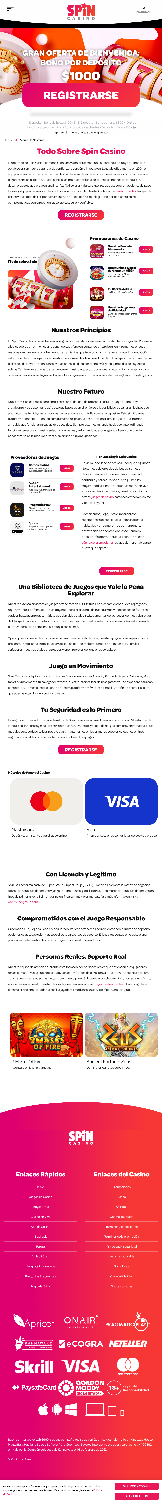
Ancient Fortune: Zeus (109, 1061)
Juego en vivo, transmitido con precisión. (42, 491)
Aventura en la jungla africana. (32, 1067)
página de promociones (98, 542)
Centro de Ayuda (121, 1217)
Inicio (8, 140)
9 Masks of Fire (27, 1061)
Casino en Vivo (41, 1217)
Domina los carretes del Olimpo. (108, 1067)
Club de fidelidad (121, 1276)
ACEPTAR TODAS (137, 1496)
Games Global (39, 465)
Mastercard (23, 829)
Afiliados (121, 1206)
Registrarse (81, 94)
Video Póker (40, 1256)
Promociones (121, 1187)
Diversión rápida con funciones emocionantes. (42, 509)
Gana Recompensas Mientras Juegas (122, 315)
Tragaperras (40, 1206)
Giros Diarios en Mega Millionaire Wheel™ (118, 275)
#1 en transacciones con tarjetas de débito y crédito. (122, 835)
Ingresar (144, 11)
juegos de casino (102, 497)
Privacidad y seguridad (121, 1246)
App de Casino (40, 1226)
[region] (81, 1491)
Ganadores (121, 1266)
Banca (121, 1197)
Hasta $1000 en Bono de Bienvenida (120, 254)
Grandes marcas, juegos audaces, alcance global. (41, 469)
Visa (91, 829)
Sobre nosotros (121, 1286)
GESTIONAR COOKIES (136, 1486)
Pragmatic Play (40, 505)
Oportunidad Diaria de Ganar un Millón (122, 269)
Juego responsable (121, 1256)
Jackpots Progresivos (40, 1266)
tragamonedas (126, 191)
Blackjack (40, 1236)
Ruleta (40, 1246)
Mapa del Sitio (40, 1286)
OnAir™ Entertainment (39, 485)
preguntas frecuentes (108, 984)
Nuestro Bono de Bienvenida (120, 247)
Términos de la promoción (121, 1236)
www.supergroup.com (23, 902)
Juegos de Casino (40, 1197)
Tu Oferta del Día (120, 289)
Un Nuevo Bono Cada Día (120, 292)
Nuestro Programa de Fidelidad (121, 309)
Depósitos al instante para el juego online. (39, 835)
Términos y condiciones (122, 1226)
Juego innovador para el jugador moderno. (41, 527)
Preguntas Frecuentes (40, 1276)
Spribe (33, 523)
